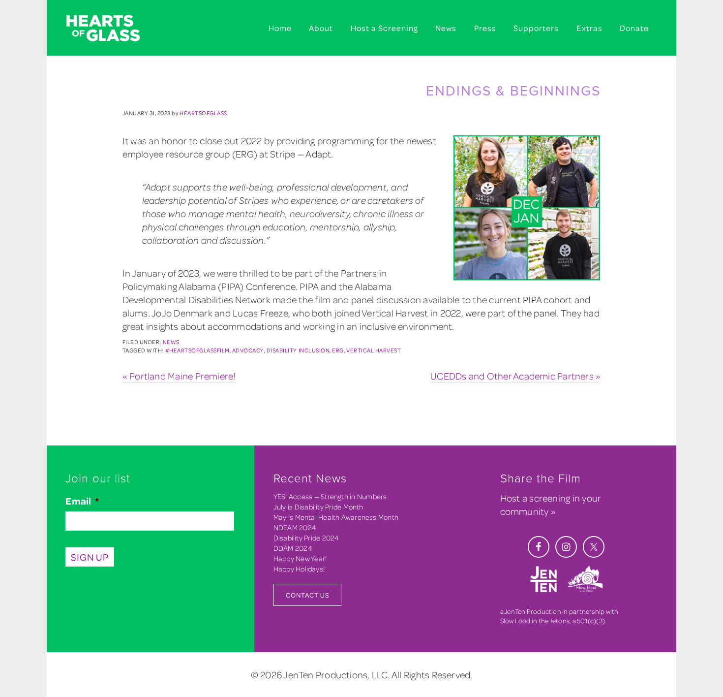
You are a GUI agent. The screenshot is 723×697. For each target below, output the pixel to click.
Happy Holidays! (299, 569)
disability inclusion (298, 350)
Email (82, 501)
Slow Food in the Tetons (535, 620)
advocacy (248, 350)
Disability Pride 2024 (306, 538)
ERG (338, 350)
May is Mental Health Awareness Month (335, 517)
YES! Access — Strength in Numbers (330, 496)
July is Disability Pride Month (318, 507)
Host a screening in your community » (550, 504)
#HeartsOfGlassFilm (197, 350)
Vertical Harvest (373, 350)
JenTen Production (532, 611)
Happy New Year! (300, 558)
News (171, 342)
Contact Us (307, 595)
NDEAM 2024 (294, 527)
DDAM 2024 (292, 548)
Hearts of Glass (115, 28)
